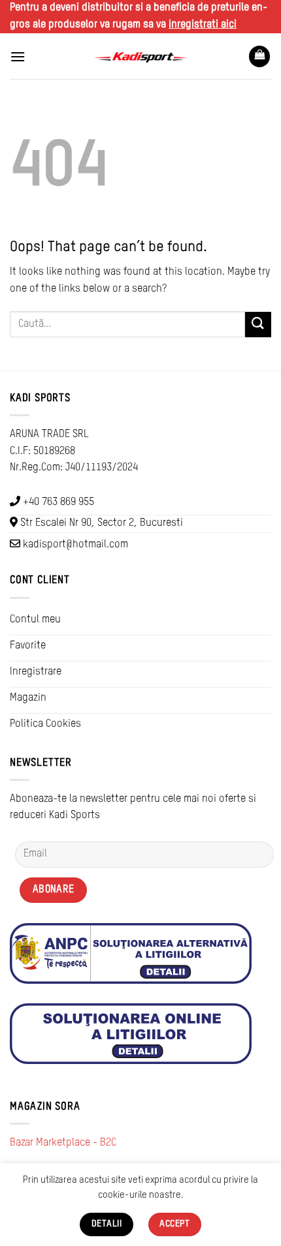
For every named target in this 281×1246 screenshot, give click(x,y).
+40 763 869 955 (58, 502)
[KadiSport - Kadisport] (140, 56)
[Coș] (259, 56)
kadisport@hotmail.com (75, 544)
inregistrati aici (203, 25)
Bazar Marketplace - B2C (63, 1143)
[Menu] (17, 56)
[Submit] (258, 324)
